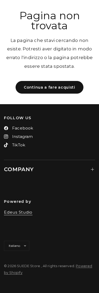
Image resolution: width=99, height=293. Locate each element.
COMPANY (19, 169)
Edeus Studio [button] (18, 212)
